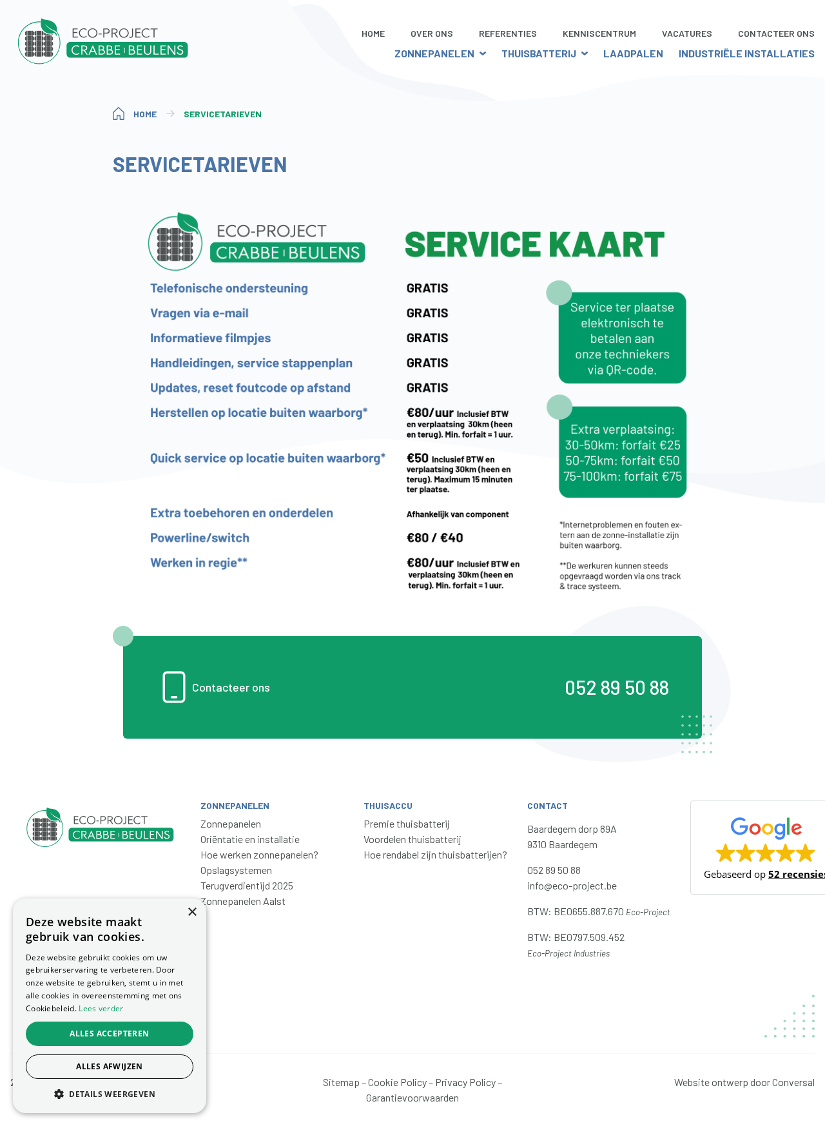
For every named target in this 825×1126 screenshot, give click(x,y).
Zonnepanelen (434, 53)
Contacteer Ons (776, 33)
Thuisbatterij (538, 53)
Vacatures (687, 33)
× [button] (192, 912)
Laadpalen (633, 53)
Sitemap (341, 1082)
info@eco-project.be (572, 885)
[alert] (109, 1005)
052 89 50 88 (617, 687)
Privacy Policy (465, 1082)
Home (373, 33)
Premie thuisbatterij (407, 823)
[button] (109, 1093)
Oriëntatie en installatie (250, 839)
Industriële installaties (747, 53)
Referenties (508, 33)
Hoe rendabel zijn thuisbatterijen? (435, 854)
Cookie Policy (397, 1082)
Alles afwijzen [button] (109, 1066)
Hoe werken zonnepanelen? (259, 854)
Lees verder (101, 1008)
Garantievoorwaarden (412, 1097)
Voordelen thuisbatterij (412, 839)
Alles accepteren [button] (109, 1033)
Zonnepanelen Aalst (243, 901)
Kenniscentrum (599, 33)
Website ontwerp (711, 1082)
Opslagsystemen (236, 870)
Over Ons (432, 33)
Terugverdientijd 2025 (246, 885)
